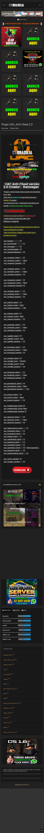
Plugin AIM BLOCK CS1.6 (15, 503)
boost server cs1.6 (9, 732)
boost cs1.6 (7, 722)
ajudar (5, 727)
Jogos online (7, 713)
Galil (4, 698)
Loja (4, 669)
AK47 (5, 693)
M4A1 (5, 684)
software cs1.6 (8, 708)
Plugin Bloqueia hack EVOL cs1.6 (18, 522)
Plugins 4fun (7, 655)
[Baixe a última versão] (24, 616)
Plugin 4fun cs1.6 (9, 660)
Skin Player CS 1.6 (9, 689)
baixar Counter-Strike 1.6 (11, 703)
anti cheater (7, 674)
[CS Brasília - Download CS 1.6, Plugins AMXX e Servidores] (16, 5)
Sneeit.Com (25, 784)
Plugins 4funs (7, 665)
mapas (5, 679)
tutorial (5, 718)
